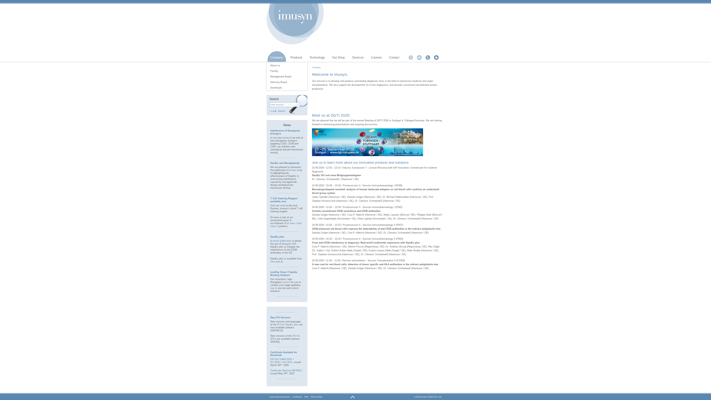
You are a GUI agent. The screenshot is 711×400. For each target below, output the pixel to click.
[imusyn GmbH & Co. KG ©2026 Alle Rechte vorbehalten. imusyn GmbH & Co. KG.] (295, 16)
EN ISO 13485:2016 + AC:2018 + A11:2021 (282, 361)
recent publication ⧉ (283, 240)
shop (282, 205)
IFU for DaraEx (287, 324)
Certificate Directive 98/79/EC (286, 370)
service (286, 282)
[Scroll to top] (353, 397)
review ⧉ (286, 137)
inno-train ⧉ (276, 261)
